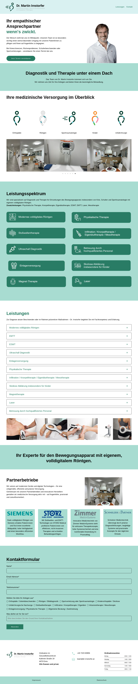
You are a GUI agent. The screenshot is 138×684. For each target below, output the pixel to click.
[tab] (69, 327)
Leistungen (120, 7)
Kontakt (129, 7)
